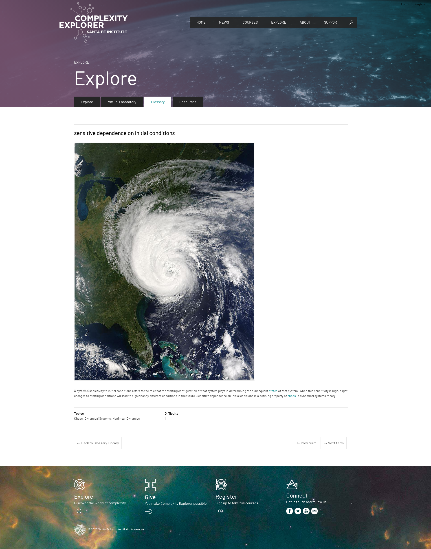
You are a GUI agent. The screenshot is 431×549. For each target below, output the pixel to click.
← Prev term (306, 443)
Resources (187, 102)
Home (201, 22)
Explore (278, 22)
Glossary (158, 102)
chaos (292, 396)
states (273, 391)
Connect (297, 496)
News (224, 22)
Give (150, 497)
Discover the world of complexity (100, 503)
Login (405, 4)
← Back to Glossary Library (98, 443)
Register (420, 4)
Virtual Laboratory (122, 102)
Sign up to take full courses (237, 503)
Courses (250, 22)
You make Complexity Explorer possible (176, 503)
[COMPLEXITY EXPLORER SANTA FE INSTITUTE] (122, 22)
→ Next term (333, 443)
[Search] (351, 22)
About (305, 22)
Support (331, 22)
